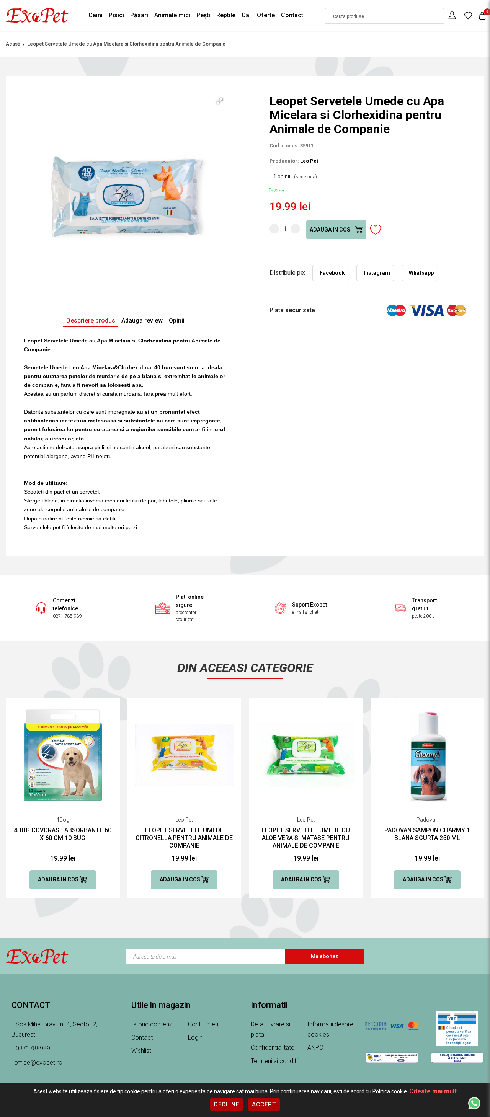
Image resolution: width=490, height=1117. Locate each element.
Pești (203, 15)
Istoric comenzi (152, 1024)
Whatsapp (421, 273)
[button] (220, 101)
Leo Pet (309, 161)
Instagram (377, 273)
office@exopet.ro (38, 1062)
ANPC (315, 1047)
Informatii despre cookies (330, 1029)
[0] (468, 15)
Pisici (116, 15)
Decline (226, 1104)
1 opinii (295, 176)
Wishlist (141, 1050)
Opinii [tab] (177, 320)
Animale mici (172, 15)
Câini (95, 15)
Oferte (266, 15)
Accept (264, 1104)
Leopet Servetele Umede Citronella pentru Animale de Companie (184, 838)
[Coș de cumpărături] (482, 15)
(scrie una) (305, 176)
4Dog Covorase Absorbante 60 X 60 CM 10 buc (62, 834)
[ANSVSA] (457, 1028)
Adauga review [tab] (142, 320)
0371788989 (32, 1048)
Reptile (225, 15)
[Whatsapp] (474, 1103)
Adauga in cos (330, 230)
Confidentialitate (272, 1047)
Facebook (332, 273)
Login (195, 1037)
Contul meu (203, 1024)
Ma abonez (324, 956)
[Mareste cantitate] (295, 228)
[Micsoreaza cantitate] (274, 228)
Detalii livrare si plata (270, 1029)
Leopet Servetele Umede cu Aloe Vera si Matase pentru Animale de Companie (305, 838)
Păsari (139, 15)
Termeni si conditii (275, 1061)
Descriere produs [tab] (90, 320)
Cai (246, 15)
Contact (292, 15)
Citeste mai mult (433, 1091)
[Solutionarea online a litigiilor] (457, 1057)
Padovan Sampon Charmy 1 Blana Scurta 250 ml (427, 834)
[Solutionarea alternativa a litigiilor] (392, 1057)
